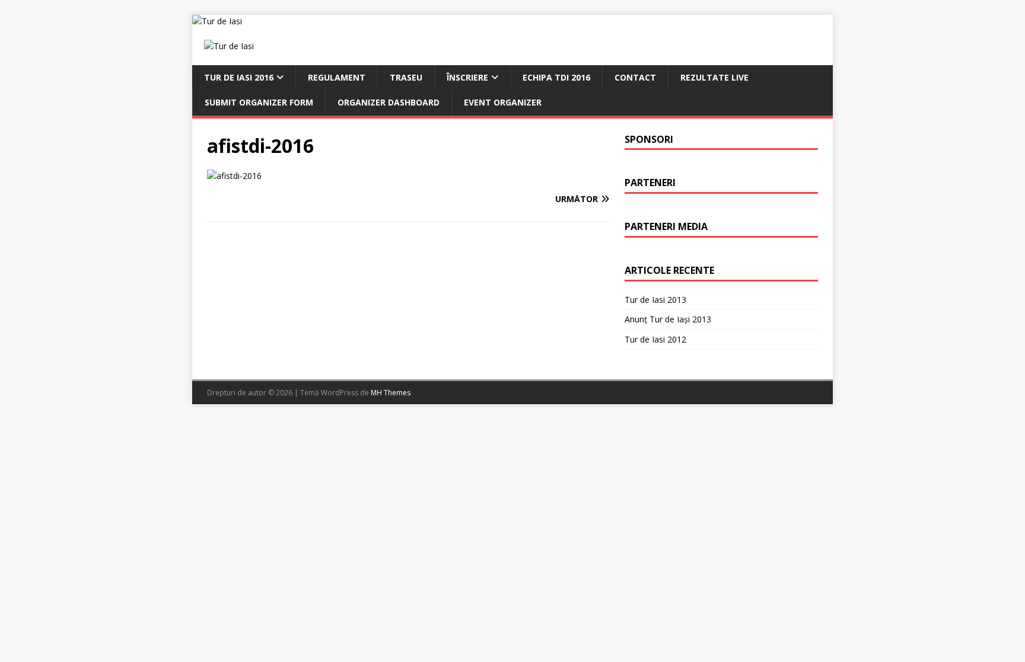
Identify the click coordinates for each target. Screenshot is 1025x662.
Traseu (406, 77)
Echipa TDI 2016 (556, 77)
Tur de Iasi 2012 (655, 339)
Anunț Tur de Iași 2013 (668, 319)
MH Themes (390, 393)
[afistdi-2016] (234, 175)
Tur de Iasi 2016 (238, 77)
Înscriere (467, 77)
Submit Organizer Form (259, 102)
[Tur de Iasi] (217, 21)
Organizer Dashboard (389, 102)
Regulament (336, 77)
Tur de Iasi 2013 (655, 299)
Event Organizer (503, 102)
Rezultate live (714, 77)
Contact (635, 77)
